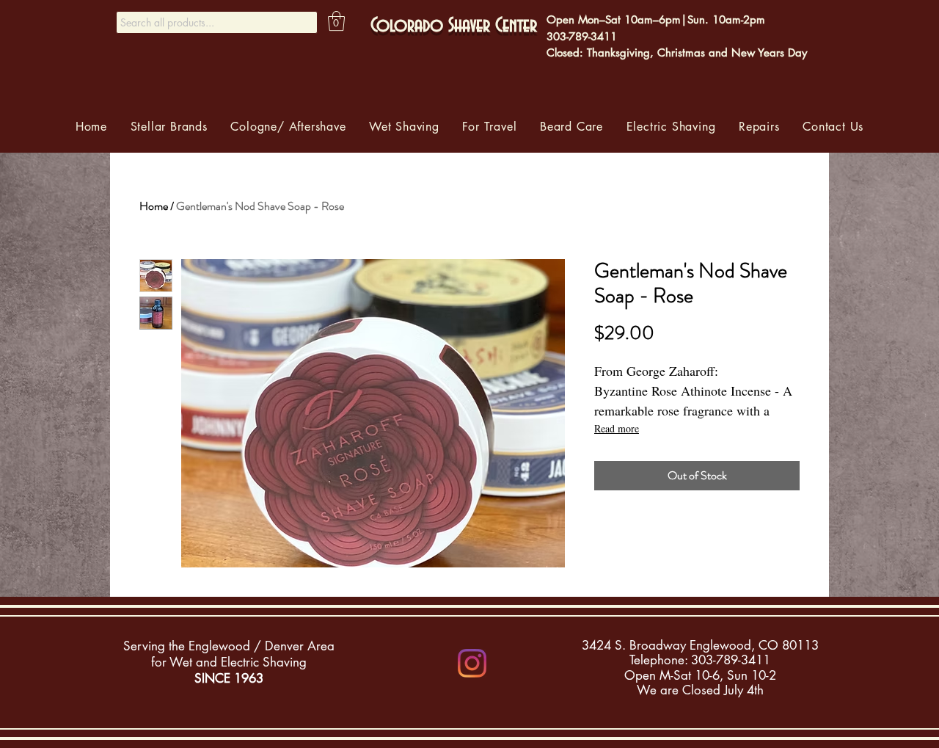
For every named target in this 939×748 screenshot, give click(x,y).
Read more (616, 428)
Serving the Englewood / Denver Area (229, 646)
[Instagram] (472, 663)
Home (153, 205)
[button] (336, 21)
